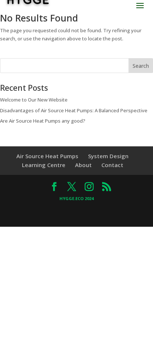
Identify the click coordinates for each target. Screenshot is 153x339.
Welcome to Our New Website (34, 99)
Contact (112, 165)
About (83, 165)
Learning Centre (43, 165)
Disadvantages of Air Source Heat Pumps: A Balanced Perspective (73, 110)
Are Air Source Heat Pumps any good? (42, 120)
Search (141, 65)
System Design (108, 156)
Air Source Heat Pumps (47, 156)
